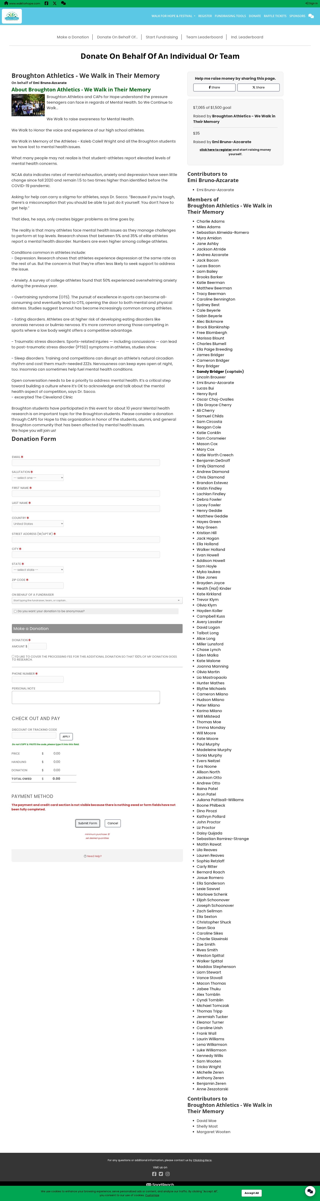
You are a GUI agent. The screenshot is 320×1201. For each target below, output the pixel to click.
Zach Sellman (209, 911)
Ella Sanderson (211, 883)
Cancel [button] (113, 823)
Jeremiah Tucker (212, 1016)
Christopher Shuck (214, 922)
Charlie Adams (211, 221)
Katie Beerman (211, 282)
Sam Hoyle (207, 566)
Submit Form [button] (87, 823)
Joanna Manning (213, 666)
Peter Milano (208, 705)
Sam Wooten (209, 1061)
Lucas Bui (205, 388)
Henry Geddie (209, 510)
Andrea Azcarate (212, 254)
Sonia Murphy (209, 755)
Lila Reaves (207, 849)
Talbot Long (208, 633)
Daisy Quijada (209, 833)
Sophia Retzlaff (210, 861)
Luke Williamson (211, 1050)
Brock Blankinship (213, 327)
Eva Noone (207, 766)
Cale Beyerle (209, 310)
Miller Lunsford (210, 644)
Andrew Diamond (213, 471)
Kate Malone (208, 660)
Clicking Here (202, 1160)
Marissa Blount (210, 338)
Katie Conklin (209, 432)
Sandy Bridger (211, 371)
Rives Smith (207, 950)
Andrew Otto (208, 783)
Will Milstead (208, 716)
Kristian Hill (206, 532)
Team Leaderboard (204, 37)
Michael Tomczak (213, 1005)
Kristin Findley (209, 488)
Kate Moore (207, 738)
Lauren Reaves (210, 855)
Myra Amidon (209, 238)
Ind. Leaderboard (247, 37)
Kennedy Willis (210, 1055)
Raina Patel (207, 788)
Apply (66, 736)
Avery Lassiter (209, 621)
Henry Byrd (207, 393)
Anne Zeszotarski (212, 1089)
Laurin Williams (210, 1039)
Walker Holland (211, 549)
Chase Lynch (209, 649)
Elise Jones (207, 577)
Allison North (208, 772)
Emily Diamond (211, 466)
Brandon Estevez (212, 482)
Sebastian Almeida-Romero (223, 232)
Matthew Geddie (212, 516)
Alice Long (206, 638)
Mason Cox (207, 443)
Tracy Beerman (211, 293)
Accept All (252, 1193)
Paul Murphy (208, 744)
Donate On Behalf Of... (117, 37)
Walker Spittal (210, 961)
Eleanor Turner (210, 1022)
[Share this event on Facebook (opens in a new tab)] (46, 3)
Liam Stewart (209, 972)
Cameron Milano (212, 694)
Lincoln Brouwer (211, 377)
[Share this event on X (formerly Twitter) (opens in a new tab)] (55, 3)
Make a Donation (73, 37)
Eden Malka (208, 655)
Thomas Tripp (209, 1011)
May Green (207, 527)
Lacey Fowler (209, 505)
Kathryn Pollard (211, 816)
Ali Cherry (205, 410)
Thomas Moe (209, 722)
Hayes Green (209, 521)
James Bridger (210, 354)
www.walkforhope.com (24, 3)
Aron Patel (206, 794)
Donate (255, 16)
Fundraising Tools (230, 16)
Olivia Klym (207, 605)
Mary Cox (205, 449)
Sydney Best (208, 304)
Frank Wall (206, 1033)
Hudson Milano (210, 699)
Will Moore (206, 733)
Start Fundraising (162, 37)
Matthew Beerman (214, 288)
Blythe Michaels (211, 688)
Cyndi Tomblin (210, 1000)
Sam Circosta (209, 421)
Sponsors (297, 16)
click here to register (216, 150)
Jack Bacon (208, 260)
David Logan (208, 627)
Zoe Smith (206, 944)
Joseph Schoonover (215, 905)
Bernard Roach (211, 872)
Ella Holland (208, 544)
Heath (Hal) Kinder (214, 588)
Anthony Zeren (210, 1077)
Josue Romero (210, 877)
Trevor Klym (208, 599)
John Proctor (209, 822)
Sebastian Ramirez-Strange (223, 838)
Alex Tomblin (208, 994)
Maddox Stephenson (216, 966)
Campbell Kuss (211, 616)
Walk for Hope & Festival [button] (172, 16)
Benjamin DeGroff (213, 460)
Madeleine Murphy (214, 749)
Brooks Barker (210, 277)
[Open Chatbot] (310, 1191)
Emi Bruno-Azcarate (215, 382)
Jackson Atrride (211, 249)
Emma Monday (211, 727)
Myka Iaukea (208, 571)
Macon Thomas (211, 983)
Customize (152, 1195)
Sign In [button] (313, 3)
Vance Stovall (209, 977)
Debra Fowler (209, 499)
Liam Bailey (207, 271)
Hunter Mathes (210, 683)
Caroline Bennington (216, 299)
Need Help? (94, 856)
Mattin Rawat (209, 844)
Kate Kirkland (209, 594)
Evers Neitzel (208, 760)
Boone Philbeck (211, 805)
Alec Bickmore (210, 321)
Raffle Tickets (275, 16)
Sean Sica (206, 927)
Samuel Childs (210, 416)
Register (205, 16)
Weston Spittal (210, 955)
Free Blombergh (212, 332)
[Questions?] (63, 3)
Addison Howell (211, 560)
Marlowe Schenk (212, 894)
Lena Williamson (212, 1044)
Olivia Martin (208, 671)
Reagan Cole (209, 427)
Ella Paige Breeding (215, 349)
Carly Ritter (207, 866)
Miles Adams (209, 227)
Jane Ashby (208, 243)
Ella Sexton (207, 916)
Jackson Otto (209, 777)
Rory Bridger (208, 366)
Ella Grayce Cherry (214, 405)
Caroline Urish (210, 1027)
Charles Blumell (211, 343)
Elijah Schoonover (213, 900)
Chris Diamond (211, 477)
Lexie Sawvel (208, 888)
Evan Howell (208, 555)
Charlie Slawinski (212, 938)
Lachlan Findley (211, 493)
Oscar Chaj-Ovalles (215, 399)
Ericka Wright (209, 1066)
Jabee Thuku (209, 989)
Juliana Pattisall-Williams (220, 799)
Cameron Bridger (213, 360)
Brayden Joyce (211, 582)
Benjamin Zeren (211, 1083)
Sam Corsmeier (211, 438)
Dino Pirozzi (207, 811)
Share (215, 87)
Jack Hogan (208, 538)
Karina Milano (209, 710)
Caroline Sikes (210, 933)
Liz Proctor (206, 827)
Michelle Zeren (210, 1072)
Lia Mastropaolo (212, 677)
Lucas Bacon (208, 265)
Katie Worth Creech (215, 455)
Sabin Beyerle (209, 316)
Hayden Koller (210, 610)
